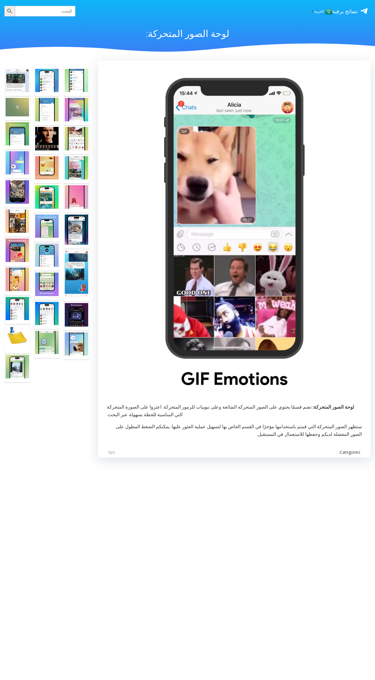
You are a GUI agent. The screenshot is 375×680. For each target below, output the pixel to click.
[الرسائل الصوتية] (17, 164)
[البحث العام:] (76, 82)
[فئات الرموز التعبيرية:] (47, 286)
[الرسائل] (76, 231)
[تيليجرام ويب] (17, 108)
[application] (234, 233)
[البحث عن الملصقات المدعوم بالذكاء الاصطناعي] (17, 339)
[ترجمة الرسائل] (17, 135)
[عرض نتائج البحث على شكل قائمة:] (76, 275)
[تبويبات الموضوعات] (47, 82)
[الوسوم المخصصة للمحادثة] (17, 368)
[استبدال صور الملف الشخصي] (17, 252)
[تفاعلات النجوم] (47, 198)
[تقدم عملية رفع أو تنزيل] (17, 82)
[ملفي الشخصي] (47, 257)
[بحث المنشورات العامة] (47, 315)
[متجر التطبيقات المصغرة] (17, 310)
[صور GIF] (76, 111)
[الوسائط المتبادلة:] (17, 223)
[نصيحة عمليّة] (76, 169)
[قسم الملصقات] (47, 344)
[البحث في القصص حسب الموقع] (17, 193)
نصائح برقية (345, 11)
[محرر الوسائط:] (47, 140)
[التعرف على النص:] (47, 228)
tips (111, 452)
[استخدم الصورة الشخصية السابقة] (47, 111)
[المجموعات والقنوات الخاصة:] (17, 281)
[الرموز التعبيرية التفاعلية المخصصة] (47, 169)
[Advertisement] (195, 553)
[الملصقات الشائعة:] (76, 198)
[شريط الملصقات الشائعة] (76, 140)
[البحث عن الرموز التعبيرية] (76, 316)
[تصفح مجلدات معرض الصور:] (76, 345)
